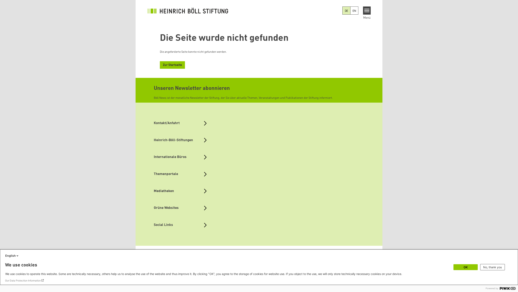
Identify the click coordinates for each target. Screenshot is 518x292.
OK (466, 267)
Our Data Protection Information (23, 280)
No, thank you (492, 267)
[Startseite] (187, 10)
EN (354, 11)
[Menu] (367, 10)
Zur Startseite (172, 65)
